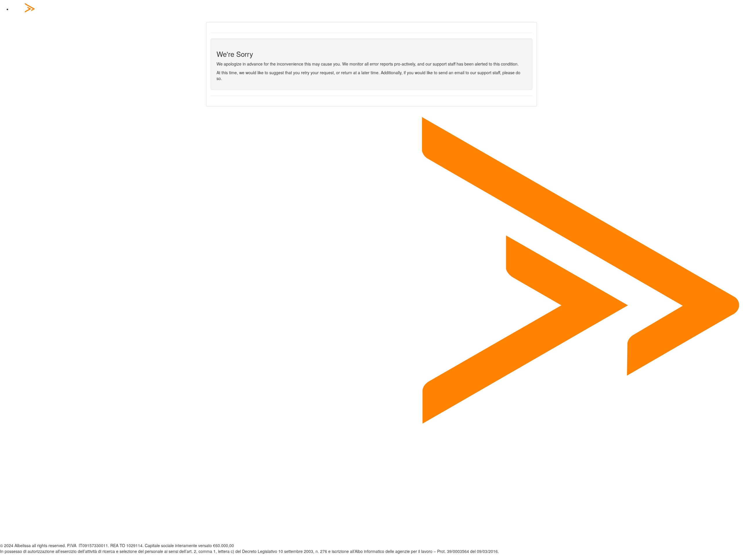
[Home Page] (377, 9)
